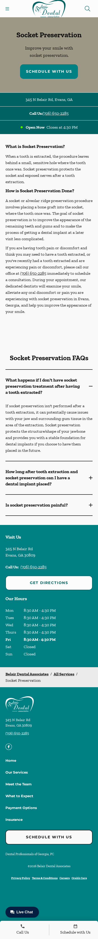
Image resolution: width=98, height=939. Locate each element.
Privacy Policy (20, 878)
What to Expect (19, 796)
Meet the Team (18, 784)
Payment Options (21, 808)
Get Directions (49, 583)
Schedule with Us (49, 71)
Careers (64, 878)
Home (10, 760)
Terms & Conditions (45, 878)
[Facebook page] (8, 747)
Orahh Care (79, 878)
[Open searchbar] (88, 9)
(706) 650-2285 (56, 113)
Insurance (14, 819)
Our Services (16, 772)
